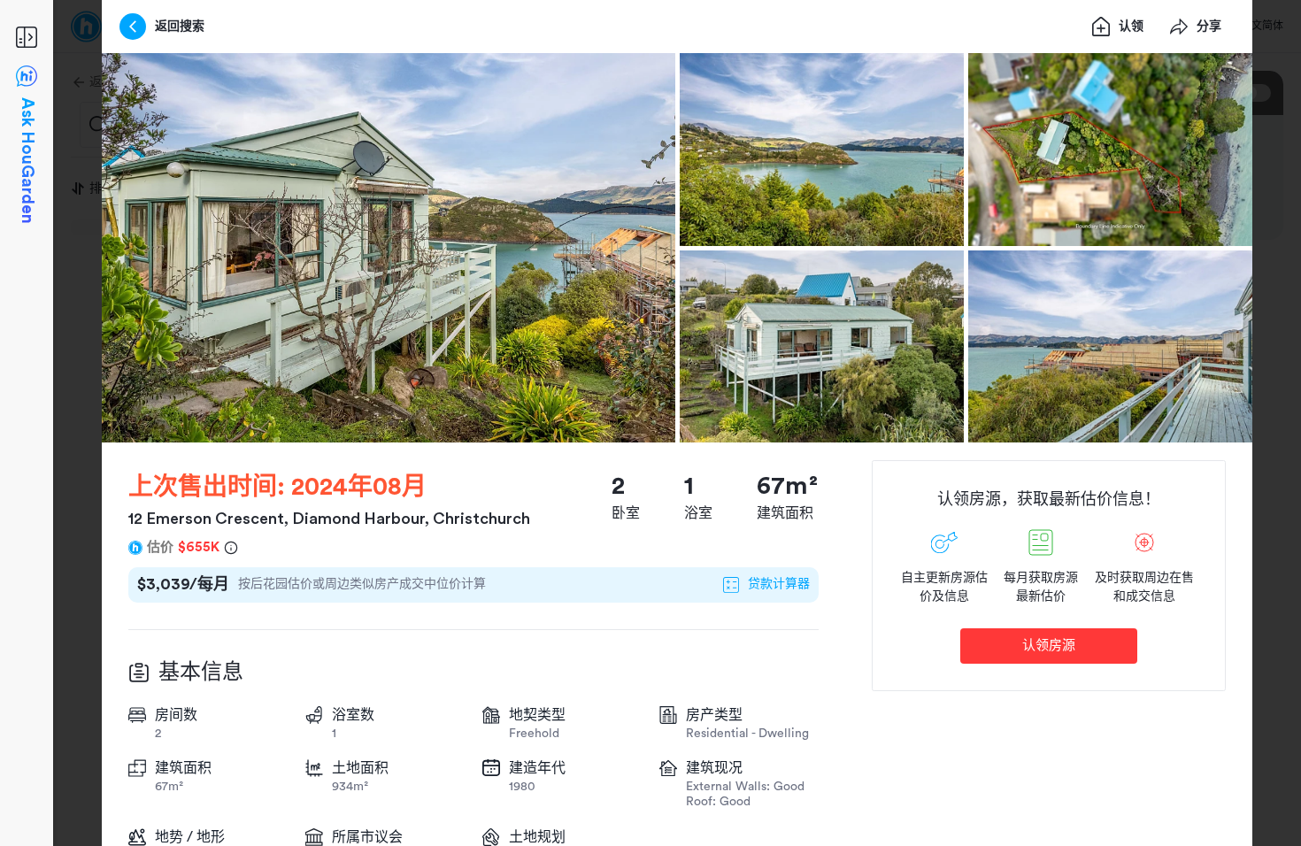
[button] (388, 247)
